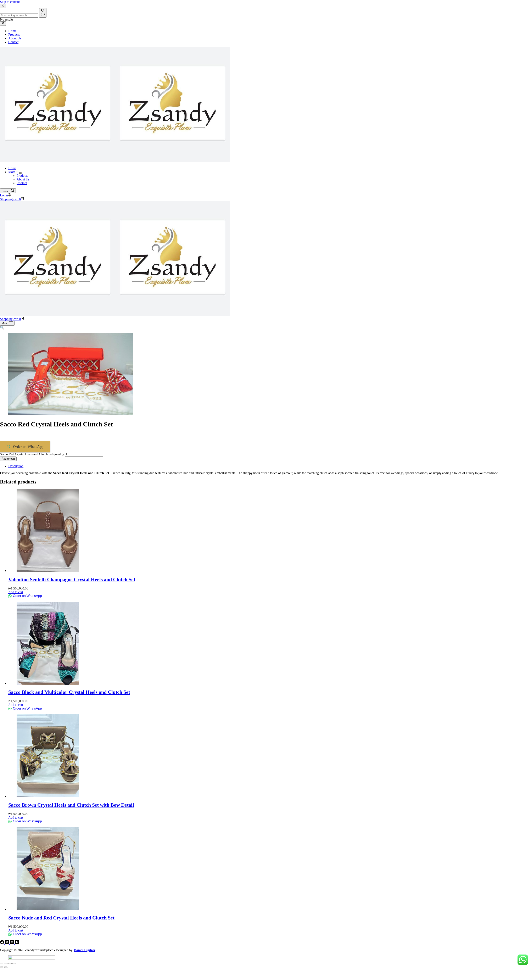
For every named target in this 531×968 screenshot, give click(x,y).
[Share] (10, 963)
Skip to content (10, 2)
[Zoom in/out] (1, 963)
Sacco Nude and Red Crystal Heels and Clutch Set (61, 918)
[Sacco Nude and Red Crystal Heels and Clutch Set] (48, 909)
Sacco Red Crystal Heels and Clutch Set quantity (32, 454)
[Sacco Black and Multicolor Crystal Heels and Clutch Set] (48, 683)
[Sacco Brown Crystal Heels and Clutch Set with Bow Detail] (48, 796)
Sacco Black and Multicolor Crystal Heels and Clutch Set (69, 692)
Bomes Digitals (84, 950)
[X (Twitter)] (7, 943)
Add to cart (8, 458)
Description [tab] (15, 466)
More (12, 172)
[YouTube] (17, 943)
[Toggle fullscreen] (5, 963)
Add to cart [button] (15, 592)
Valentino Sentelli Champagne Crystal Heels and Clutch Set (71, 579)
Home (12, 168)
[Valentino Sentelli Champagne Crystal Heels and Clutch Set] (48, 570)
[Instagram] (12, 943)
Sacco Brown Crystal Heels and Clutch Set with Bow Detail (71, 805)
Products (22, 175)
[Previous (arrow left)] (1, 967)
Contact (22, 183)
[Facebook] (2, 943)
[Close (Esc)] (14, 963)
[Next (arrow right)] (5, 967)
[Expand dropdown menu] (20, 173)
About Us (23, 179)
